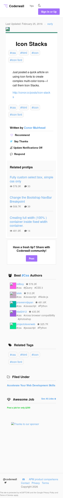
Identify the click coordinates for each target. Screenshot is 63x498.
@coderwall (10, 479)
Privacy (36, 483)
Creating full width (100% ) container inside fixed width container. (28, 221)
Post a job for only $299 (18, 407)
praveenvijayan (24, 302)
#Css (26, 275)
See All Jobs (47, 398)
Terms (45, 483)
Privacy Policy (49, 492)
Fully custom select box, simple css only (31, 179)
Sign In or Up (49, 11)
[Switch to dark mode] (39, 5)
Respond (19, 154)
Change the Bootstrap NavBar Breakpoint (31, 199)
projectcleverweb (25, 324)
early (50, 24)
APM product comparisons (43, 479)
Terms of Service (7, 495)
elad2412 (21, 311)
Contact (25, 483)
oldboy (20, 284)
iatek (19, 293)
